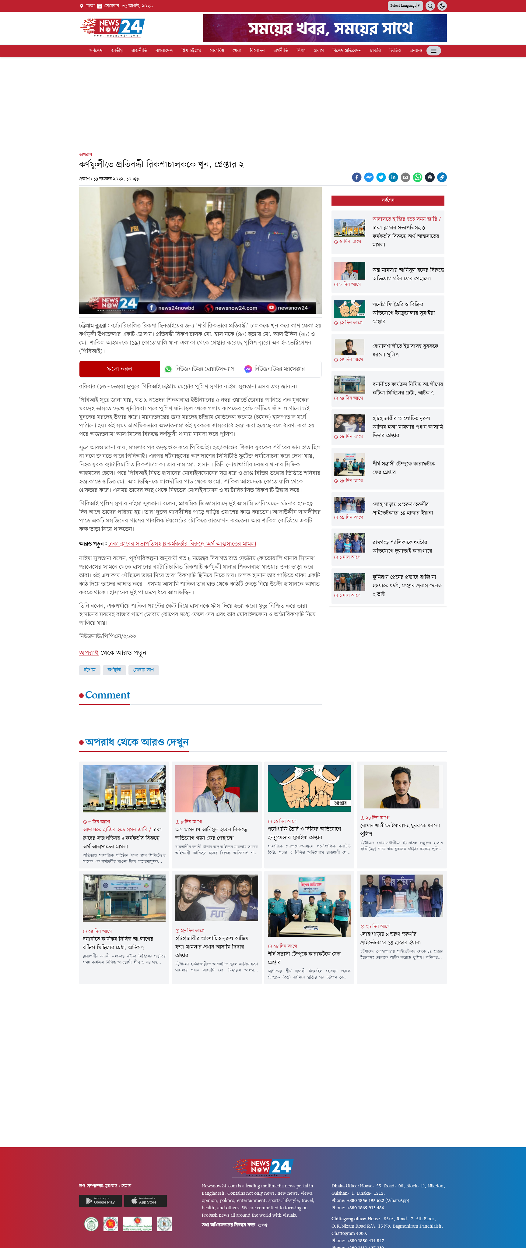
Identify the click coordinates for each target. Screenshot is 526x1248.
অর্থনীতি (280, 51)
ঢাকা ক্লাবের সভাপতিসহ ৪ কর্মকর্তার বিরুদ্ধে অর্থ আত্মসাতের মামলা (182, 544)
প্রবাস (319, 51)
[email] (405, 177)
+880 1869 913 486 (365, 1208)
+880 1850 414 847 (365, 1241)
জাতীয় (117, 51)
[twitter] (381, 177)
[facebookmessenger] (369, 177)
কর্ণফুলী (114, 670)
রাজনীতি (139, 51)
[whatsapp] (418, 177)
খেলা (237, 51)
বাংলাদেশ (164, 51)
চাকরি (375, 51)
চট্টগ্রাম (90, 670)
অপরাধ (85, 154)
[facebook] (357, 177)
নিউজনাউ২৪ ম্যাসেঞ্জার (279, 369)
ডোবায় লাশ (143, 670)
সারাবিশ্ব (217, 51)
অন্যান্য (415, 51)
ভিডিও (395, 51)
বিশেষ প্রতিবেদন (347, 51)
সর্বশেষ (96, 51)
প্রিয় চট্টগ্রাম (191, 51)
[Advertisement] (263, 103)
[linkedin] (393, 177)
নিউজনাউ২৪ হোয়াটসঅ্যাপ (205, 369)
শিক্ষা (301, 51)
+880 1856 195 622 (365, 1200)
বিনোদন (257, 51)
